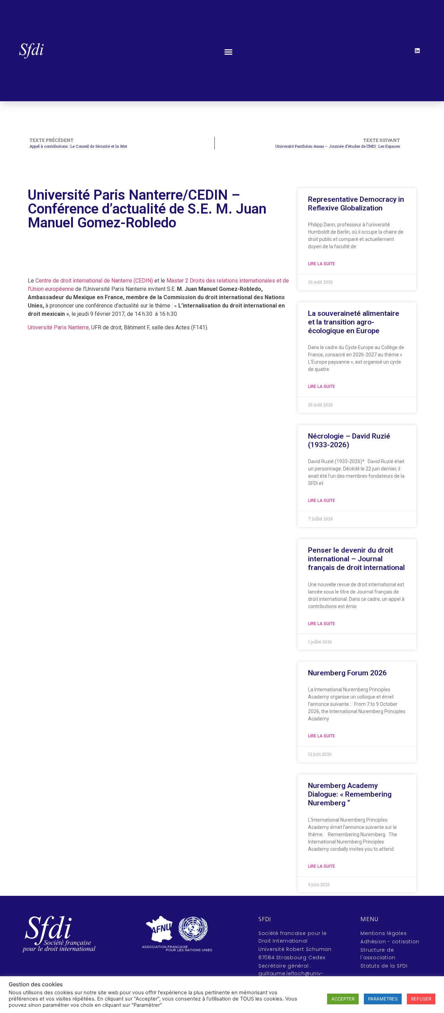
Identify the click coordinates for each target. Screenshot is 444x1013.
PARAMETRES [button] (383, 999)
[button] (228, 52)
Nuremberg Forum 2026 (347, 673)
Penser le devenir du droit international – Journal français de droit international (356, 559)
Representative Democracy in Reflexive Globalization (356, 203)
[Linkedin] (417, 50)
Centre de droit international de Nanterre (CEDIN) (94, 280)
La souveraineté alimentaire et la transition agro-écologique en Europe (353, 322)
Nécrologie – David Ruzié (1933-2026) (349, 440)
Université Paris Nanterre (58, 327)
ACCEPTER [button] (343, 999)
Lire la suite (321, 263)
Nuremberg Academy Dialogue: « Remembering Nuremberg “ (350, 794)
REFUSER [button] (421, 999)
